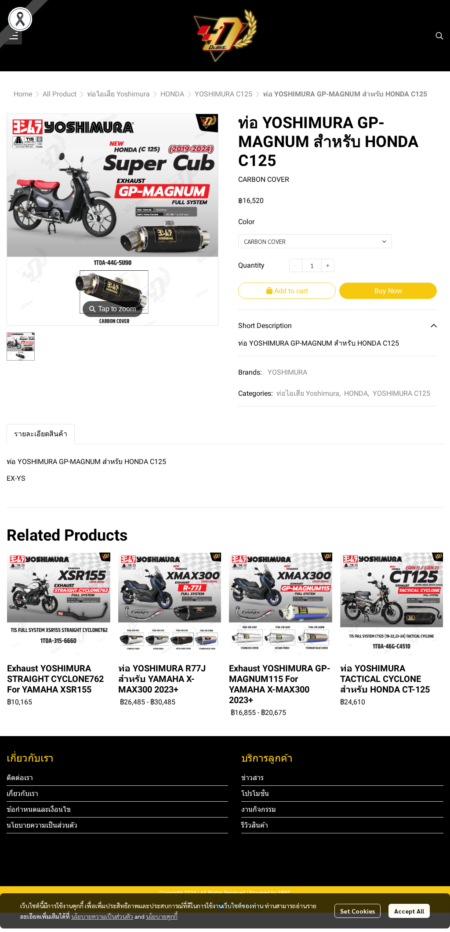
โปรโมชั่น (255, 793)
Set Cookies (357, 911)
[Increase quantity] (328, 265)
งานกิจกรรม (258, 809)
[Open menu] (13, 35)
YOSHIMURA (287, 372)
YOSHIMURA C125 (223, 94)
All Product (59, 94)
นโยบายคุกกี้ (162, 916)
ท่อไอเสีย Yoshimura (118, 94)
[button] (439, 35)
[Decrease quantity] (296, 265)
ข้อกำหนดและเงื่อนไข (39, 809)
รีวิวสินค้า (254, 825)
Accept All (409, 911)
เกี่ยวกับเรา (22, 793)
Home (23, 94)
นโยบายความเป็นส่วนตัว (102, 916)
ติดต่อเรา (20, 778)
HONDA (172, 94)
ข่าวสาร (252, 778)
